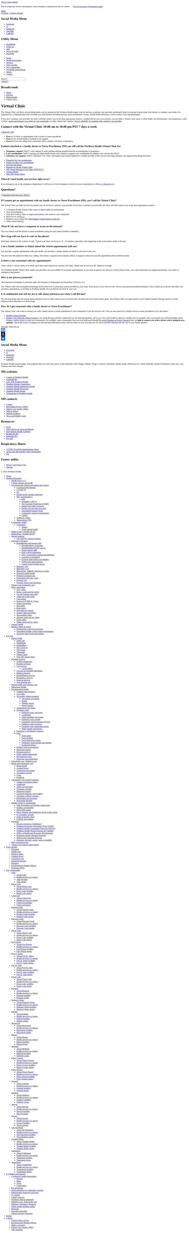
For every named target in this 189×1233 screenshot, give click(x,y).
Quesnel (14, 1081)
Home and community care (22, 763)
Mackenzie (15, 1023)
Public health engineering (32, 729)
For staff (9, 438)
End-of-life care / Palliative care (24, 761)
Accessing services (24, 773)
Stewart (14, 1104)
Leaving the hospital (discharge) (29, 671)
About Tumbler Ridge (25, 1141)
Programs (15, 821)
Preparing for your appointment (19, 160)
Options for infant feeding (32, 562)
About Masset (22, 1037)
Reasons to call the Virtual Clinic (19, 167)
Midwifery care (22, 569)
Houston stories (22, 998)
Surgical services (23, 680)
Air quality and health (30, 699)
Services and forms (14, 165)
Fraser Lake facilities (24, 984)
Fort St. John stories (24, 975)
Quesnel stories (22, 1090)
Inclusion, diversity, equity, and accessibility (34, 840)
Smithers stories (22, 1102)
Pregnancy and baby (19, 541)
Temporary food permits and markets (36, 743)
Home (8, 58)
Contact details (12, 172)
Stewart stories (22, 1114)
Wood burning (27, 705)
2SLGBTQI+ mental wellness (28, 539)
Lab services (21, 666)
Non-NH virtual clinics (15, 174)
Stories (9, 72)
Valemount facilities (24, 1158)
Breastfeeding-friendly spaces (34, 548)
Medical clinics (17, 854)
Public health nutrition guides (23, 1206)
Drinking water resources (32, 724)
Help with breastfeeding (31, 552)
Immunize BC (12, 436)
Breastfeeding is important (32, 545)
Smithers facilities (23, 1100)
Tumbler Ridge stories (25, 1148)
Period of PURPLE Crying (27, 601)
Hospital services (18, 659)
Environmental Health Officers (23, 866)
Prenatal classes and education (28, 583)
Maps (18, 1181)
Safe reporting (17, 1230)
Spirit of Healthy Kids (25, 817)
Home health (21, 766)
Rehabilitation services (25, 675)
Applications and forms (25, 708)
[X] (94, 334)
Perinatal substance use (25, 576)
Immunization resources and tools (24, 1193)
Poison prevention (23, 603)
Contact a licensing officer (27, 782)
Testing (25, 515)
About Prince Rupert (24, 1072)
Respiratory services (24, 678)
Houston (14, 988)
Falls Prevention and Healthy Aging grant (33, 805)
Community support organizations (35, 513)
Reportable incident (24, 801)
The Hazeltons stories (25, 1137)
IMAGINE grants (23, 810)
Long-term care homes (25, 770)
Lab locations (27, 668)
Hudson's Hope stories (25, 1009)
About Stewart (22, 1107)
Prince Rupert (16, 1070)
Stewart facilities (23, 1111)
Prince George (17, 1058)
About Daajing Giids (24, 910)
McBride (15, 1046)
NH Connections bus (19, 842)
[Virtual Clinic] (94, 338)
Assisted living (22, 768)
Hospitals (15, 849)
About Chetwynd (23, 898)
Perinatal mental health (25, 573)
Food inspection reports (31, 740)
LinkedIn (10, 33)
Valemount (15, 1151)
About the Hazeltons (24, 1130)
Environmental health (20, 689)
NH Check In (22, 648)
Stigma (24, 527)
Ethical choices (12, 411)
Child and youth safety (25, 596)
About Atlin (21, 875)
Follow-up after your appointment (20, 162)
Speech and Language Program (29, 838)
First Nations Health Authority (18, 431)
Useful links (21, 1186)
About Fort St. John (24, 968)
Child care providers (24, 787)
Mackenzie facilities (24, 1030)
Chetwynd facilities (24, 903)
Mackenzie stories (23, 1032)
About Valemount (23, 1153)
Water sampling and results (32, 717)
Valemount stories (23, 1160)
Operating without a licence (27, 796)
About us (10, 47)
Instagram (10, 29)
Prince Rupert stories (24, 1079)
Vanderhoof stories (24, 1172)
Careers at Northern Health (17, 377)
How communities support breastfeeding (38, 555)
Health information (13, 60)
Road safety (21, 608)
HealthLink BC (12, 434)
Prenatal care (21, 580)
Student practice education (22, 1213)
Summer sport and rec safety (27, 617)
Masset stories (22, 1044)
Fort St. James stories (25, 963)
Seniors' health (17, 624)
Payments (10, 54)
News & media (12, 51)
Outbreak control (23, 518)
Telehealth (20, 652)
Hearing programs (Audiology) (29, 824)
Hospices (15, 863)
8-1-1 (100, 184)
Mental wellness (17, 536)
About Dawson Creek (25, 921)
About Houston (22, 991)
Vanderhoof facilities (24, 1169)
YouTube (10, 31)
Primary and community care (23, 585)
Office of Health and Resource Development (34, 833)
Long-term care (17, 859)
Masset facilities (22, 1042)
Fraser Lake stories (24, 986)
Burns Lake (16, 884)
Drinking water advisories (32, 712)
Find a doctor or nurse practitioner (20, 429)
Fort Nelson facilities (24, 949)
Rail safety (20, 606)
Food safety (26, 736)
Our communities (13, 67)
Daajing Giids (17, 907)
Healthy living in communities (23, 803)
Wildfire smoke (28, 703)
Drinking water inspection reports (35, 726)
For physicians (17, 1188)
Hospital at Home (23, 664)
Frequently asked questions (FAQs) (36, 722)
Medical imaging (23, 673)
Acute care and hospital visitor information (23, 452)
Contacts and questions (25, 692)
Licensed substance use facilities (29, 794)
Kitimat (14, 1012)
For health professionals (15, 70)
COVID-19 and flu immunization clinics (22, 449)
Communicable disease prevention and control (30, 485)
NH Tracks (20, 650)
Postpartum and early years (27, 578)
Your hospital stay (23, 682)
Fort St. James (17, 954)
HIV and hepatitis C (24, 497)
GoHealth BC (11, 379)
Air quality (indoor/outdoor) (27, 696)
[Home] (12, 13)
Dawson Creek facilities (26, 926)
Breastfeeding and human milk (28, 543)
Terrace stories (22, 1125)
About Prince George (25, 1060)
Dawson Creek (17, 919)
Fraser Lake (16, 977)
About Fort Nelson (24, 944)
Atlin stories (21, 882)
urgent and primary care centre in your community (28, 121)
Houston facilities (23, 995)
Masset (14, 1035)
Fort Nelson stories (24, 951)
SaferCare (20, 641)
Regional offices (18, 868)
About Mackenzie (23, 1026)
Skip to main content (9, 2)
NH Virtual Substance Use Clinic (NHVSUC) (25, 169)
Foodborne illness (29, 745)
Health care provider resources (34, 508)
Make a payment (18, 1225)
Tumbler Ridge (17, 1139)
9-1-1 (49, 184)
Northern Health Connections (18, 384)
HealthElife (10, 44)
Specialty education (19, 1211)
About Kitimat (22, 1014)
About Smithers (22, 1095)
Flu (7, 454)
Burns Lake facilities (24, 891)
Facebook (10, 24)
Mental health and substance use (24, 685)
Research (15, 1209)
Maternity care (22, 566)
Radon (24, 701)
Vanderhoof (16, 1162)
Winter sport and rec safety (27, 622)
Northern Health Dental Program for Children (34, 831)
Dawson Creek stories (25, 928)
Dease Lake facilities (24, 937)
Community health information (23, 1176)
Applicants (20, 784)
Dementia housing (18, 861)
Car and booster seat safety (27, 594)
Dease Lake (16, 930)
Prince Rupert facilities (25, 1077)
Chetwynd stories (23, 905)
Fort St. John (16, 965)
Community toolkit (19, 522)
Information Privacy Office (17, 407)
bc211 (8, 427)
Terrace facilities (23, 1123)
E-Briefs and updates (24, 819)
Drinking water (22, 710)
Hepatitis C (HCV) (29, 501)
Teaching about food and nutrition (30, 634)
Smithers (14, 1093)
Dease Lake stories (24, 940)
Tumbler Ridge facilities (26, 1146)
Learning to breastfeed (31, 557)
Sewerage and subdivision (27, 759)
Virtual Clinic (21, 654)
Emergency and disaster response (29, 731)
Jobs (8, 49)
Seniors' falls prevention (26, 613)
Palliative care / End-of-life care (24, 1202)
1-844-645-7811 (7, 132)
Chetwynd (15, 896)
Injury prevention (18, 587)
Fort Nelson (16, 942)
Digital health (11, 97)
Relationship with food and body (29, 629)
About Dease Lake (24, 933)
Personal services (23, 752)
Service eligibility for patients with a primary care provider (97, 121)
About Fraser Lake (24, 979)
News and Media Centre (16, 416)
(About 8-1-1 (108, 184)
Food (18, 733)
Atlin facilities (22, 879)
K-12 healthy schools (25, 814)
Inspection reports (23, 750)
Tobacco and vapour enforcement (24, 845)
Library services (17, 1197)
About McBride (22, 1049)
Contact (9, 74)
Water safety (21, 620)
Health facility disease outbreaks (29, 494)
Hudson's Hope (17, 1000)
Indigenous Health (18, 687)
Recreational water (24, 757)
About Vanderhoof (24, 1165)
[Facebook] (94, 330)
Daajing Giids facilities (25, 914)
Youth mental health (30, 529)
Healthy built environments (27, 747)
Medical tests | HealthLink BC (23, 532)
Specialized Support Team (32, 511)
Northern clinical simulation (22, 1199)
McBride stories (22, 1056)
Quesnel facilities (23, 1088)
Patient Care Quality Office (17, 409)
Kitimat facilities (23, 1019)
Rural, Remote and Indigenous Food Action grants (36, 812)
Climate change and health (22, 483)
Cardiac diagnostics (24, 661)
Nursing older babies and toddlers (35, 559)
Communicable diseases (26, 488)
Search (4, 79)
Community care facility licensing (25, 780)
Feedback (20, 777)
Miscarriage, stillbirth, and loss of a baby (32, 571)
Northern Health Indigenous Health (20, 386)
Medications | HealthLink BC (23, 534)
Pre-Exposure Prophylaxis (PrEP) (35, 504)
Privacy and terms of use (16, 465)
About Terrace (22, 1118)
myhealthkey (21, 645)
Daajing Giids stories (24, 917)
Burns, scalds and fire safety (27, 592)
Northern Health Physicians (17, 389)
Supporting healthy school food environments (34, 631)
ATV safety (21, 590)
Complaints (26, 715)
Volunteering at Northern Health (19, 393)
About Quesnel (22, 1084)
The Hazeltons (17, 1128)
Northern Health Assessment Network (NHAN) (35, 828)
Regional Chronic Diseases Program (31, 835)
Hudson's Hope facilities (26, 1007)
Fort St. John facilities (25, 972)
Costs (18, 775)
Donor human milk (29, 550)
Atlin (13, 872)
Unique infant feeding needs (33, 564)
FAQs (18, 1183)
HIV (23, 499)
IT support (15, 1195)
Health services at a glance (27, 877)
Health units (16, 852)
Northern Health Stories (15, 391)
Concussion (21, 599)
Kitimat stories (22, 1021)
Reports (19, 1179)
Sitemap (9, 467)
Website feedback (13, 414)
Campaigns (21, 525)
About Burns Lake (24, 886)
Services (9, 63)
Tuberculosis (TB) (23, 520)
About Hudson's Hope (25, 1002)
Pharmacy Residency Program (23, 1204)
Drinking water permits (31, 719)
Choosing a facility (24, 789)
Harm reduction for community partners (27, 1190)
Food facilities (27, 738)
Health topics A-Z (18, 481)
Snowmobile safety (24, 615)
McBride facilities (23, 1053)
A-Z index (20, 694)
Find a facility (11, 65)
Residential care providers (26, 798)
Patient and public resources (33, 506)
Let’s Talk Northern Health (17, 382)
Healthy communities (25, 808)
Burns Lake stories (24, 893)
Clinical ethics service (20, 1220)
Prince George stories (25, 1067)
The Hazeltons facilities (25, 1135)
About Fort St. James (25, 956)
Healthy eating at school (21, 627)
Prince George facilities (25, 1065)
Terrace (14, 1116)
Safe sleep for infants (24, 610)
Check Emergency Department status (88, 6)
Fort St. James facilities (25, 961)
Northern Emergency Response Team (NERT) (35, 826)
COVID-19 (21, 490)
